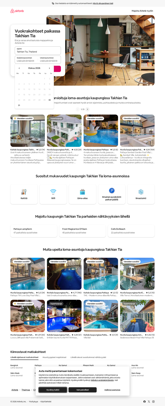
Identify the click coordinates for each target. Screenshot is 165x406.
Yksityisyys (33, 401)
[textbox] (26, 60)
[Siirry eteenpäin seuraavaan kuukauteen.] (49, 68)
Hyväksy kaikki (52, 390)
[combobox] (38, 51)
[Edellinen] (78, 109)
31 (19, 105)
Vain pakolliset (82, 390)
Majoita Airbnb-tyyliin (142, 11)
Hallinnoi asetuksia (112, 390)
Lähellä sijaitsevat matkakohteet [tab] (24, 357)
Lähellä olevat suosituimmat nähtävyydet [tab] (88, 357)
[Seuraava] (87, 109)
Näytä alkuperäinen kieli (103, 3)
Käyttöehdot (46, 401)
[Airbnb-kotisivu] (17, 11)
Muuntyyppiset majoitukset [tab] (54, 357)
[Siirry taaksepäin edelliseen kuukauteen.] (19, 68)
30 (50, 100)
